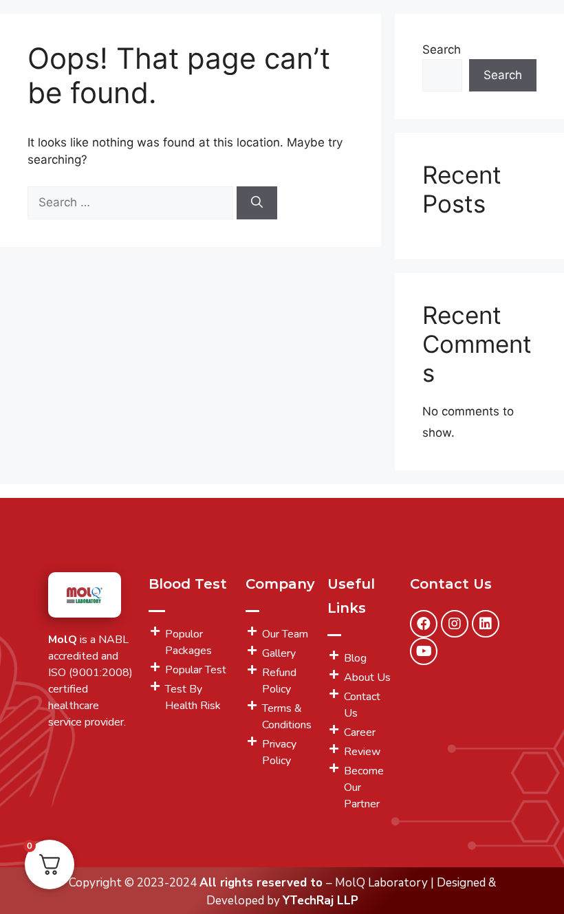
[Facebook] (423, 624)
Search (441, 49)
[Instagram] (454, 624)
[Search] (257, 202)
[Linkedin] (485, 624)
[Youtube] (423, 651)
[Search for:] (132, 202)
